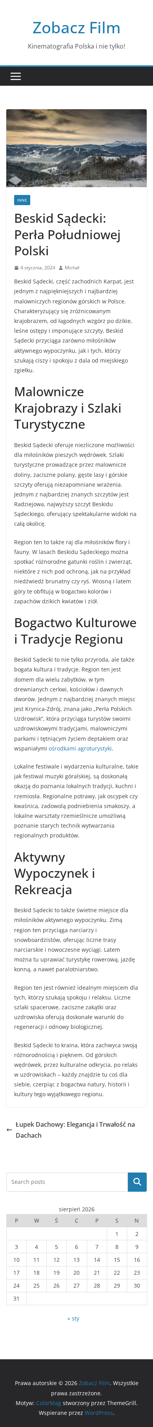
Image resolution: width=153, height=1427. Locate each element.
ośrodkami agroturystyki (80, 748)
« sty (73, 1318)
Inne (22, 200)
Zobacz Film (77, 27)
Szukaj (137, 1182)
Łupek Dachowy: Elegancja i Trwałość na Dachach (75, 1130)
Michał (72, 267)
